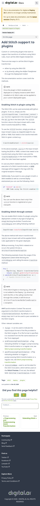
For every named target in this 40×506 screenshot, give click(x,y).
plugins (22, 380)
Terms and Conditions (10, 481)
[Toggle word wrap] (32, 186)
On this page (7, 37)
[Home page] (3, 25)
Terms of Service (8, 400)
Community (6, 440)
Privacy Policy (33, 399)
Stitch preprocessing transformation (18, 349)
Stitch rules (19, 95)
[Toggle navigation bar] (3, 2)
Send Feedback (7, 446)
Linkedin (5, 464)
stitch (9, 380)
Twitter (4, 457)
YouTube (5, 467)
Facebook (5, 460)
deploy (15, 380)
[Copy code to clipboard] (36, 142)
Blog (3, 443)
